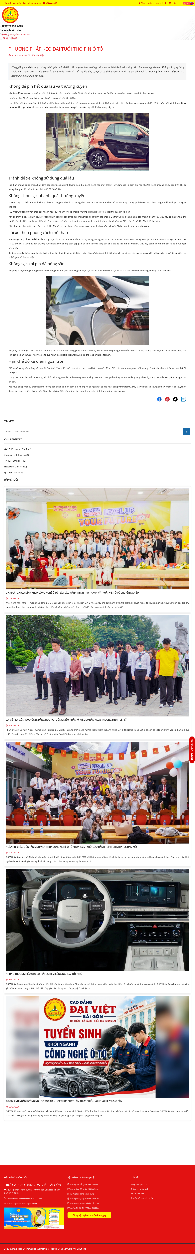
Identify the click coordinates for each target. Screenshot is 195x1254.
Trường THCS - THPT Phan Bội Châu (84, 1208)
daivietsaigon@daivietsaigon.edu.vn (23, 3)
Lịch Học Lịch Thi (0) (13, 472)
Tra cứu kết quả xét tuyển (142, 1198)
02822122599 (36, 1198)
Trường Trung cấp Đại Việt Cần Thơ (84, 1203)
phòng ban (123, 18)
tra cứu (74, 27)
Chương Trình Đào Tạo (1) (16, 455)
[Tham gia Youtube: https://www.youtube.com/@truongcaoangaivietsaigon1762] (170, 3)
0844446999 (51, 3)
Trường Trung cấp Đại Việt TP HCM (84, 1198)
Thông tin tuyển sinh (139, 1189)
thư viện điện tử (50, 27)
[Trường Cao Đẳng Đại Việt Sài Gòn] (185, 3)
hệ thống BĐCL (171, 18)
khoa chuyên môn (96, 18)
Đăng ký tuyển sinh (139, 1184)
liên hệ (93, 27)
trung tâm (146, 18)
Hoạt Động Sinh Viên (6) (15, 466)
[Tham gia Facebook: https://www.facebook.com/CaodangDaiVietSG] (165, 3)
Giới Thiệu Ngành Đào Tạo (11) (18, 449)
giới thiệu (46, 18)
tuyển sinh (69, 18)
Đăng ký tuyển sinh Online (151, 3)
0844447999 (12, 1198)
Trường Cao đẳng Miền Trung (81, 1193)
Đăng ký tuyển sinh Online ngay (89, 1215)
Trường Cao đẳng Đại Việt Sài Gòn (83, 1184)
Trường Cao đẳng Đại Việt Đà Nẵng (84, 1189)
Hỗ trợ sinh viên (137, 1193)
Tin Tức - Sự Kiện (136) (15, 460)
